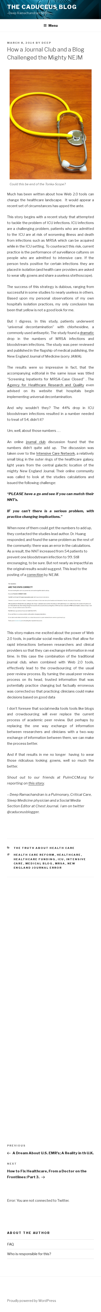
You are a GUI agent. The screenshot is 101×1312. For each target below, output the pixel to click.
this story (36, 783)
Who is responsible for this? (29, 1254)
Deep (46, 42)
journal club (36, 442)
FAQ (10, 1244)
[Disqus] (50, 936)
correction (35, 575)
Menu (53, 26)
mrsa (60, 863)
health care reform (34, 854)
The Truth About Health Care (44, 848)
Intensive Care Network (55, 453)
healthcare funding (35, 859)
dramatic (87, 333)
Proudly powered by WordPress (31, 1301)
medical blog (39, 863)
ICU (61, 859)
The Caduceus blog (42, 7)
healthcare (69, 854)
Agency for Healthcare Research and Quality (45, 385)
